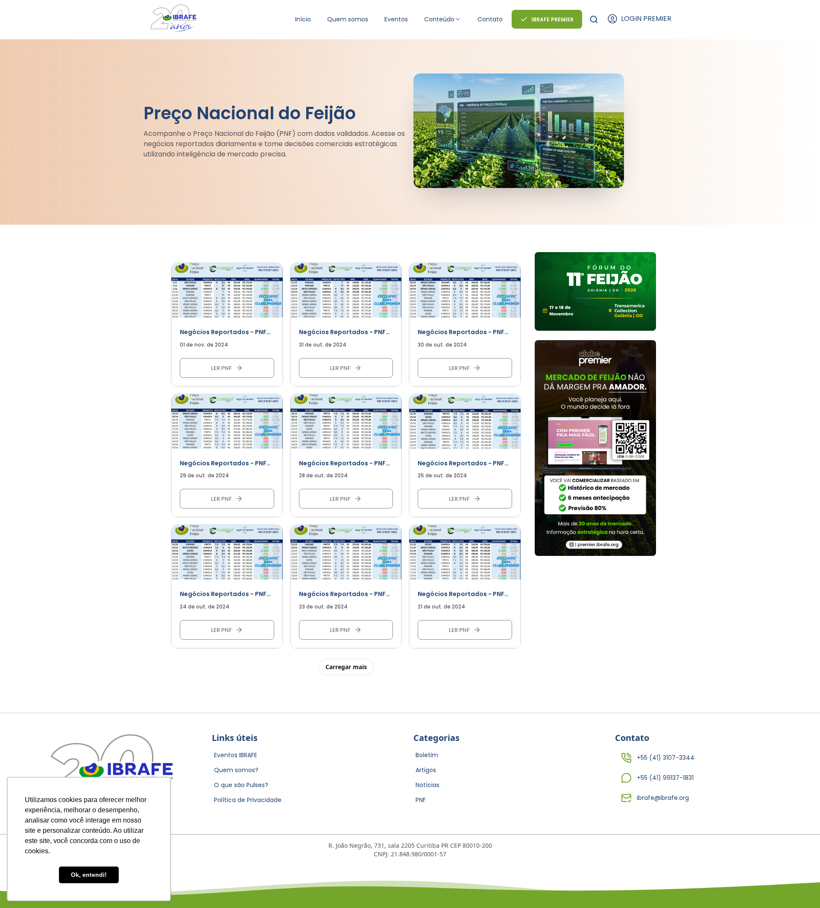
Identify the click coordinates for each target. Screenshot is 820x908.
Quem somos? (236, 770)
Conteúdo (439, 19)
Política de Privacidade (247, 800)
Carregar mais (346, 667)
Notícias (427, 785)
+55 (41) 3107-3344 (665, 757)
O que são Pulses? (241, 785)
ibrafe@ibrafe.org (663, 797)
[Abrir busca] (594, 19)
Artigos (426, 770)
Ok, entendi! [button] (89, 874)
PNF (421, 800)
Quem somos (347, 19)
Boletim (427, 755)
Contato (490, 19)
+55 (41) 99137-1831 (665, 777)
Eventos (396, 19)
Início (303, 19)
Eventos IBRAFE (235, 755)
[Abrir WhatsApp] (798, 886)
